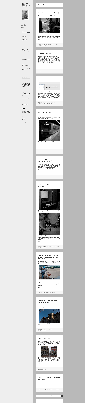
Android (26, 37)
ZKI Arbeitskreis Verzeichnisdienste (47, 357)
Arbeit (23, 38)
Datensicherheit (24, 39)
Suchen (23, 31)
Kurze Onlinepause (44, 80)
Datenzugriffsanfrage (24, 25)
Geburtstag (42, 59)
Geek (45, 246)
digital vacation (55, 97)
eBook (28, 40)
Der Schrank (40, 210)
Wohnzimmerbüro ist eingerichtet (45, 185)
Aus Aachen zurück (44, 338)
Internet (49, 102)
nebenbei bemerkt (24, 51)
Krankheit (25, 45)
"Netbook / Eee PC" (23, 37)
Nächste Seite (62, 396)
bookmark (28, 38)
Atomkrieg (25, 38)
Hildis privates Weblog (25, 4)
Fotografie (57, 44)
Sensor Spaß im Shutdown (25, 70)
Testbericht (24, 54)
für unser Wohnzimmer (49, 235)
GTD (56, 246)
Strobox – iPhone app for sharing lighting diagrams (49, 160)
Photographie (49, 44)
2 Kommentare (49, 151)
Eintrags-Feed (23, 119)
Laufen (28, 45)
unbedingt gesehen (48, 382)
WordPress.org (24, 122)
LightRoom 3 (40, 143)
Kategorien (23, 58)
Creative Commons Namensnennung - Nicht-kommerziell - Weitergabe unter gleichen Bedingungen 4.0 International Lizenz (26, 112)
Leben (23, 47)
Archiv (23, 103)
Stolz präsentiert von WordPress (42, 401)
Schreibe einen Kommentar (42, 45)
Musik (23, 50)
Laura (23, 79)
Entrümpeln (24, 41)
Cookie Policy (23, 24)
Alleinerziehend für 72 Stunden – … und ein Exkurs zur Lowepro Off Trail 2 (49, 257)
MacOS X (26, 48)
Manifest (23, 27)
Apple (28, 37)
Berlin (26, 38)
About (22, 23)
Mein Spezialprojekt (45, 53)
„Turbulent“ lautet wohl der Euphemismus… (47, 301)
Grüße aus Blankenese (45, 112)
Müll (24, 50)
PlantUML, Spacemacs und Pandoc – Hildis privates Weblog (26, 93)
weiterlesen (40, 39)
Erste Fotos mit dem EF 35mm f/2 (49, 13)
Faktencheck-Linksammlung (25, 26)
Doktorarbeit (24, 40)
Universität (27, 54)
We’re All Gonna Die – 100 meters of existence (49, 378)
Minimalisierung (25, 49)
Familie (42, 103)
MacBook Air (23, 48)
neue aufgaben (28, 51)
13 (52, 395)
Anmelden (23, 118)
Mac (27, 47)
